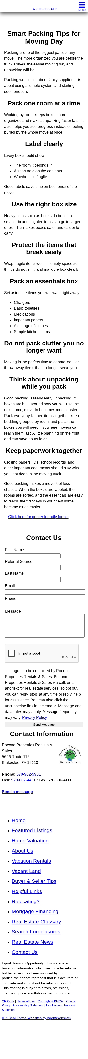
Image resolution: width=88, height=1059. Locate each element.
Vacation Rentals (31, 861)
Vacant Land (26, 871)
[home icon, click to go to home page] (5, 6)
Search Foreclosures (36, 931)
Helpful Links (27, 891)
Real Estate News (32, 942)
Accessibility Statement (28, 1005)
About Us (22, 851)
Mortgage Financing (35, 911)
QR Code (8, 1001)
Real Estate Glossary (36, 921)
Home (19, 820)
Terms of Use (26, 1001)
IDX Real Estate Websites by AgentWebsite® (36, 1018)
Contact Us (25, 952)
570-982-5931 (28, 774)
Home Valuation (30, 840)
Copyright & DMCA (50, 1001)
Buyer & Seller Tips (34, 881)
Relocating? (26, 901)
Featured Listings (32, 830)
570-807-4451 (23, 780)
